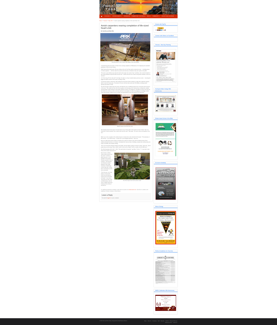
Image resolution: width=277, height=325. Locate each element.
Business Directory (173, 320)
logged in (109, 197)
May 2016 (110, 20)
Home (100, 20)
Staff (159, 320)
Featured (105, 20)
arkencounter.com (132, 189)
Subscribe (162, 320)
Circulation (154, 320)
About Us (149, 320)
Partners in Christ (168, 322)
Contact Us (175, 322)
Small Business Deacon (122, 320)
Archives (167, 320)
